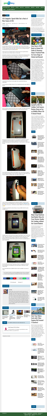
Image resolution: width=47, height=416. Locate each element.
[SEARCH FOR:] (39, 11)
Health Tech (22, 7)
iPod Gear (3, 24)
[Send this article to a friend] (18, 278)
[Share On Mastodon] (27, 278)
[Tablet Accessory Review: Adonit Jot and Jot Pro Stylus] (27, 312)
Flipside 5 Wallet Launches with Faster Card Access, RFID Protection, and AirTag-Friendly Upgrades (41, 395)
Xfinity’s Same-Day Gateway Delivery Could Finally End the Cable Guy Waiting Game (41, 389)
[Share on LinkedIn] (11, 278)
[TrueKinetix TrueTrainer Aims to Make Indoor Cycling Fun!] (13, 313)
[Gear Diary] (9, 3)
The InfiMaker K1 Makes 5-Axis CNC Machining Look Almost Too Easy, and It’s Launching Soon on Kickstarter (41, 269)
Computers (32, 7)
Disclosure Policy (40, 413)
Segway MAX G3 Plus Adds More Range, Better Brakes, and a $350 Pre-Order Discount (41, 292)
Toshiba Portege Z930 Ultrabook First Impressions (20, 317)
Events (11, 314)
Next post (19, 282)
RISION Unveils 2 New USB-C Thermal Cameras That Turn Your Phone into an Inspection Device (41, 358)
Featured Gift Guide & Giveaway (36, 34)
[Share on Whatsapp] (24, 278)
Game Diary (37, 7)
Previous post (13, 282)
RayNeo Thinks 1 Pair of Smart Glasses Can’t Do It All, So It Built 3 (41, 251)
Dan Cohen (10, 289)
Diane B (9, 327)
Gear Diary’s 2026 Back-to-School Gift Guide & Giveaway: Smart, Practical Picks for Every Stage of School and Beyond (37, 51)
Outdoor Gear (27, 7)
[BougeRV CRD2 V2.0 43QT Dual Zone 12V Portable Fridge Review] (34, 180)
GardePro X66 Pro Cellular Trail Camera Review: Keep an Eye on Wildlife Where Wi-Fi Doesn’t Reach (37, 109)
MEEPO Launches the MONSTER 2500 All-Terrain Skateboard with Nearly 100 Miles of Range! (41, 370)
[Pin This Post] (14, 278)
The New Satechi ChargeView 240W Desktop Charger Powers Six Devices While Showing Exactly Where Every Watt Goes (41, 285)
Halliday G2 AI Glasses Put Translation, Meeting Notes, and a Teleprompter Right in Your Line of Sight (41, 382)
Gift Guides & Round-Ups (11, 9)
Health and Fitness (12, 315)
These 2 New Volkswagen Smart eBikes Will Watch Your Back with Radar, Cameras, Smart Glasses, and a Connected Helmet (41, 277)
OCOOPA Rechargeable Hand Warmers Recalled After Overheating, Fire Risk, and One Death (41, 364)
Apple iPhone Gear (15, 23)
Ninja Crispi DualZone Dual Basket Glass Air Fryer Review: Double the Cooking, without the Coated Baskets (41, 137)
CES (26, 23)
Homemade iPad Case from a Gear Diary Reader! (5, 317)
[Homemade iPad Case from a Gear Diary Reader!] (5, 314)
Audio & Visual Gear (21, 23)
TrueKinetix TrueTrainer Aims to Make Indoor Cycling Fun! (12, 318)
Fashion (4, 9)
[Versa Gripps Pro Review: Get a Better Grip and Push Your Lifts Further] (34, 166)
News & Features (4, 315)
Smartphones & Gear (6, 7)
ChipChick (25, 203)
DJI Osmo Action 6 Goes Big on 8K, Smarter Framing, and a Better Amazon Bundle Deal (41, 246)
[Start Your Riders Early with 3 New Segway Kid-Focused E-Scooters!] (38, 313)
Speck (7, 24)
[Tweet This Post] (8, 278)
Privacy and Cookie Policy (27, 414)
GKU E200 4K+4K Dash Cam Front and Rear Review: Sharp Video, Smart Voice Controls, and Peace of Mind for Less (41, 145)
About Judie (25, 413)
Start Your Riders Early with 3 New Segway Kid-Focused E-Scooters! (37, 319)
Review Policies (35, 413)
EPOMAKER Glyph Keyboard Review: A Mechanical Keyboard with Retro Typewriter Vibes (41, 152)
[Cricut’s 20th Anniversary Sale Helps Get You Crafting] (34, 264)
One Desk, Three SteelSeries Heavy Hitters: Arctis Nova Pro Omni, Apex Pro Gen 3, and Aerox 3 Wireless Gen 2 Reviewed (41, 173)
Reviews (20, 315)
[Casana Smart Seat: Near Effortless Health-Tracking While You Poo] (34, 377)
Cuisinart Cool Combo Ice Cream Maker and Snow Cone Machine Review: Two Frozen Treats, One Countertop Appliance (41, 186)
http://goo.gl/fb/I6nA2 (15, 330)
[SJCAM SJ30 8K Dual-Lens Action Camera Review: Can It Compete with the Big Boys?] (34, 193)
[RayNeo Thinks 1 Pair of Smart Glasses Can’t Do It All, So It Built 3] (34, 252)
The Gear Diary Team (29, 413)
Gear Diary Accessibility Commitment (36, 414)
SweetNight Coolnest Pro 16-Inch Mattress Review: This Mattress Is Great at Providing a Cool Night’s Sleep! (41, 257)
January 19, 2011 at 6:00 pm (15, 327)
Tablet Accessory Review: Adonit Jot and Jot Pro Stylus (27, 315)
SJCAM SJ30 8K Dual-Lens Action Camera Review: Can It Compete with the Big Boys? (41, 193)
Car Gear (17, 7)
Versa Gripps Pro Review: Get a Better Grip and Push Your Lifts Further (41, 166)
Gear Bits (13, 314)
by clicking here (42, 31)
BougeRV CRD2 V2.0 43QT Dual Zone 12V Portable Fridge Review (41, 179)
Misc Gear (42, 7)
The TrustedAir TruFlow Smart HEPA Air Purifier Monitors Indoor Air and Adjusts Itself (41, 299)
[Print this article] (21, 278)
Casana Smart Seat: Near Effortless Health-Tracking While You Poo (41, 376)
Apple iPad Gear (8, 23)
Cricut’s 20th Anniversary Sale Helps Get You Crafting (41, 263)
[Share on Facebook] (5, 278)
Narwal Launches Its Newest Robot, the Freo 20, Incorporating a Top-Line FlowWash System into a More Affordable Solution (41, 351)
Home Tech (12, 7)
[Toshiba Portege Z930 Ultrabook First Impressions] (20, 314)
